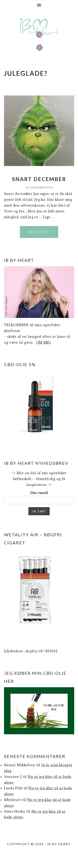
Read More (39, 232)
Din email (39, 493)
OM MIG (43, 342)
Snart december (39, 179)
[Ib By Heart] (39, 38)
